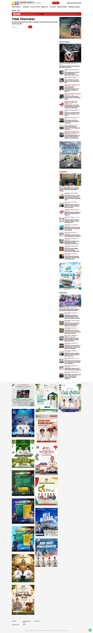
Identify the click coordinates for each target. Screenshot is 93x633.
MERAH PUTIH (62, 63)
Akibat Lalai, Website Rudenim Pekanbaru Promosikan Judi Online (72, 114)
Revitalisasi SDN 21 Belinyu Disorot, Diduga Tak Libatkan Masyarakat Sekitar (71, 339)
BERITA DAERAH (67, 77)
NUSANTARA (67, 63)
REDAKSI (14, 621)
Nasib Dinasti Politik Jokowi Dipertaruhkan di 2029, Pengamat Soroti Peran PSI (71, 242)
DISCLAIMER (37, 621)
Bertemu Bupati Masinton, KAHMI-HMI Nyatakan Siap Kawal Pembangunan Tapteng (69, 189)
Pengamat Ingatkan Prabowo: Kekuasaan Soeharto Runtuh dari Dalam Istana (71, 221)
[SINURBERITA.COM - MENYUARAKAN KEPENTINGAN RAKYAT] (23, 3)
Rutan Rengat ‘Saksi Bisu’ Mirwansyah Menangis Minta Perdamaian (71, 121)
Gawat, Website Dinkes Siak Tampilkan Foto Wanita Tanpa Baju (71, 81)
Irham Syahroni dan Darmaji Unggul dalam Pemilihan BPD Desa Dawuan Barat (71, 258)
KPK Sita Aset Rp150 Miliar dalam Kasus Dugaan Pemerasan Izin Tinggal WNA (71, 250)
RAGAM (69, 86)
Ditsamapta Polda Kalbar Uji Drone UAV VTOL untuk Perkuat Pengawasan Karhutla (72, 332)
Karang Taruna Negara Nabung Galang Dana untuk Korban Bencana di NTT (69, 310)
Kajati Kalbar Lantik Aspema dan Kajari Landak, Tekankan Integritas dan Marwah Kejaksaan (72, 376)
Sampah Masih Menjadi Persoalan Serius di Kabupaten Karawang (72, 128)
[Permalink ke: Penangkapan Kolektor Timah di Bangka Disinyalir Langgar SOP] (70, 53)
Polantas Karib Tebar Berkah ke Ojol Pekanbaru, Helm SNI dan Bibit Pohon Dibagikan (72, 347)
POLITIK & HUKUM (73, 69)
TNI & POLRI (73, 63)
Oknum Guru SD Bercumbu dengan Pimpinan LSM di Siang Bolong (72, 98)
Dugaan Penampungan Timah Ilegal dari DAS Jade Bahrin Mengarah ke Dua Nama (71, 324)
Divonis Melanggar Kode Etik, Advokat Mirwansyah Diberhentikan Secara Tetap (71, 74)
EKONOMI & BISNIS (75, 131)
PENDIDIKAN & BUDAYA (74, 209)
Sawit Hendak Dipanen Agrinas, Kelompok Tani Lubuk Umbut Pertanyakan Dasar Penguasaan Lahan (72, 197)
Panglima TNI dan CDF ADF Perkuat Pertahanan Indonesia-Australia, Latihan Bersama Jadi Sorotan (41, 14)
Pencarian (56, 3)
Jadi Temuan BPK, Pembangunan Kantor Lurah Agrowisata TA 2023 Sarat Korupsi (71, 89)
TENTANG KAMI (15, 624)
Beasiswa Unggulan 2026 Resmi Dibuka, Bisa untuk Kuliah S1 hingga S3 (72, 213)
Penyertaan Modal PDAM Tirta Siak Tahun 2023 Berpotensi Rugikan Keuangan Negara (72, 137)
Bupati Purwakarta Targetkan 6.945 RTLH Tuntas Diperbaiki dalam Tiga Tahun (71, 206)
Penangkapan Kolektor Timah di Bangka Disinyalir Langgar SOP (69, 66)
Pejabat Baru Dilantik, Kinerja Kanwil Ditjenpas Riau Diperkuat (72, 235)
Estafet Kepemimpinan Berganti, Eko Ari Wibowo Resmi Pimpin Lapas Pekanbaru (72, 362)
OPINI (24, 624)
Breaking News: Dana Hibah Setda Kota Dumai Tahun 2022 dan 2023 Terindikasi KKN (72, 106)
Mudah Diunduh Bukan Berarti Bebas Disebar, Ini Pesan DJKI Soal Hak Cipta (72, 229)
